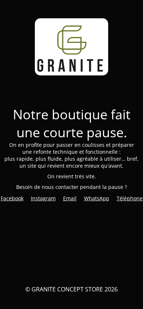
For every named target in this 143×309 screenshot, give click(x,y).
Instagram (43, 198)
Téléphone (130, 198)
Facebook (12, 198)
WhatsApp (96, 198)
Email (70, 198)
